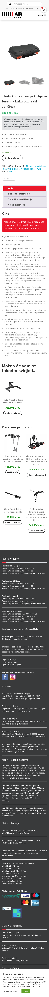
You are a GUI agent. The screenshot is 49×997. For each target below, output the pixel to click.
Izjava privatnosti (9, 662)
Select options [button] (36, 530)
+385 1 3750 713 (35, 8)
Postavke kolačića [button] (12, 991)
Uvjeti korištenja (9, 659)
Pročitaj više (12, 472)
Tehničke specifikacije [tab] (20, 199)
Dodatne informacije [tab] (19, 193)
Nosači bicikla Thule (31, 168)
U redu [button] (26, 991)
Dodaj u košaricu (12, 158)
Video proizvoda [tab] (16, 204)
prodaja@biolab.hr (16, 8)
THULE (12, 171)
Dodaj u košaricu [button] (12, 413)
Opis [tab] (10, 188)
